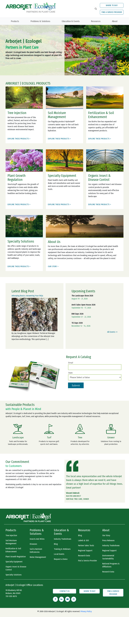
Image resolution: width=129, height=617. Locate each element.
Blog (56, 544)
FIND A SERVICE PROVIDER (112, 12)
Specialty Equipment (14, 561)
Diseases (33, 544)
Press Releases (108, 540)
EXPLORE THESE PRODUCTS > (19, 138)
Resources (96, 21)
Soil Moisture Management (11, 542)
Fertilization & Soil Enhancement (13, 550)
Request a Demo (61, 559)
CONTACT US (65, 591)
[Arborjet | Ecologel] (31, 7)
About (114, 21)
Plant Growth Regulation (16, 556)
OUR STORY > (53, 266)
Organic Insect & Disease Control (16, 568)
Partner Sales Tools (86, 545)
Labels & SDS (83, 540)
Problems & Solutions (40, 21)
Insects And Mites (37, 539)
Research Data (84, 555)
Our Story (106, 535)
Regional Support (85, 550)
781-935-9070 (11, 596)
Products (15, 21)
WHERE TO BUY (112, 5)
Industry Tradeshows (62, 539)
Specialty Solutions (14, 575)
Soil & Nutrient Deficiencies (36, 550)
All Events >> (112, 332)
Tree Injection (11, 535)
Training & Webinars (62, 549)
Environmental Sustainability (108, 557)
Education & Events (71, 21)
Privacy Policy (86, 611)
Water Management (38, 557)
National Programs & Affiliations (111, 565)
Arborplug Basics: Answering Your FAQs (27, 295)
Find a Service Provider (87, 560)
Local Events (59, 554)
